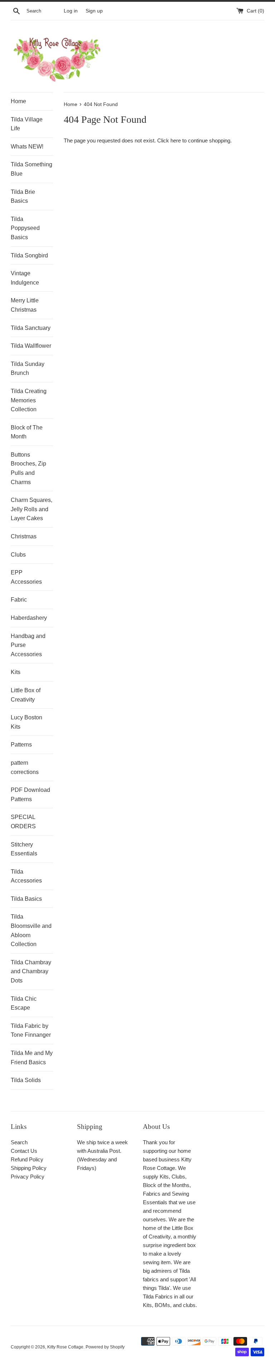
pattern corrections (25, 767)
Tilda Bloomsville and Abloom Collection (31, 930)
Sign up (94, 11)
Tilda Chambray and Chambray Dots (31, 971)
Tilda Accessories (26, 876)
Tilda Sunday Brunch (27, 368)
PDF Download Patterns (30, 794)
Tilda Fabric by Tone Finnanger (31, 1030)
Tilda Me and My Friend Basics (32, 1057)
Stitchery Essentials (24, 849)
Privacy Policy (27, 1176)
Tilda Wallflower (31, 346)
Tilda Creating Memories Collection (29, 400)
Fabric (19, 600)
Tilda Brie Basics (23, 196)
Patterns (21, 745)
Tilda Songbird (29, 255)
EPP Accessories (26, 577)
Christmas (24, 536)
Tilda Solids (26, 1080)
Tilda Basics (26, 899)
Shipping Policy (29, 1168)
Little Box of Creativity (25, 695)
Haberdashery (29, 618)
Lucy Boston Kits (26, 722)
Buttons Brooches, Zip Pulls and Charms (28, 468)
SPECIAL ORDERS (23, 821)
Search (19, 1142)
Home (18, 101)
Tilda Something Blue (31, 169)
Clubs (18, 555)
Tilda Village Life (27, 124)
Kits (15, 672)
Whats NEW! (27, 147)
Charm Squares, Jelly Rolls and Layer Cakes (31, 509)
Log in (71, 11)
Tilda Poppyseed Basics (25, 228)
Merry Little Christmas (25, 305)
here (175, 140)
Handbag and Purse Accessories (28, 645)
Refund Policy (27, 1159)
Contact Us (24, 1151)
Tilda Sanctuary (30, 328)
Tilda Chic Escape (24, 1003)
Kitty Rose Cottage (65, 1347)
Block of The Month (27, 432)
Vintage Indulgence (25, 278)
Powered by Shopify (105, 1347)
